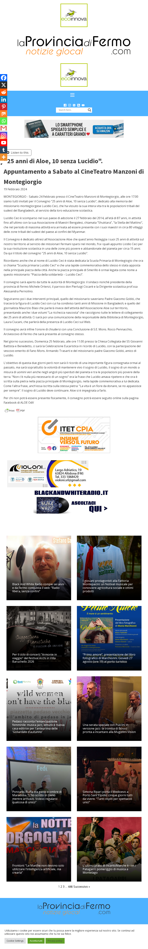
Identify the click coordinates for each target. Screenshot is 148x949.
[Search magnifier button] (89, 110)
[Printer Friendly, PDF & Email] (15, 410)
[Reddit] (3, 92)
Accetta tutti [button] (36, 940)
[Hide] (1, 164)
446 (70, 887)
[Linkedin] (3, 99)
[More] (3, 157)
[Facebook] (3, 77)
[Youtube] (3, 142)
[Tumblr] (3, 149)
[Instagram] (3, 135)
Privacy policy (55, 940)
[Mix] (3, 113)
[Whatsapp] (3, 121)
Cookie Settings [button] (15, 940)
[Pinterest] (3, 106)
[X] (3, 85)
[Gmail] (3, 128)
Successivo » (81, 887)
